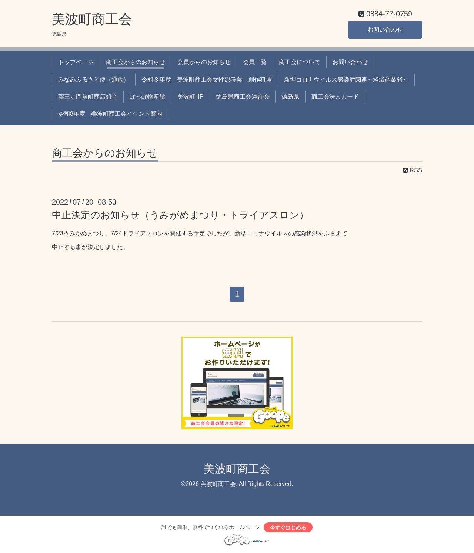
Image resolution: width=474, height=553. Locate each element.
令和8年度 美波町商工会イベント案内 (110, 113)
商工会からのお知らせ (135, 62)
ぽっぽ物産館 (147, 96)
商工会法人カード (335, 96)
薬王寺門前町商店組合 (87, 96)
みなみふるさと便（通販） (93, 79)
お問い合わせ (385, 29)
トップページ (76, 62)
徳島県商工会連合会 (242, 96)
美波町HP (190, 96)
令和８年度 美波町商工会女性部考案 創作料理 (206, 79)
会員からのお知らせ (204, 62)
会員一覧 (255, 62)
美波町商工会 (92, 19)
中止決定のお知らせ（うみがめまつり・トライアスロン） (180, 215)
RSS (415, 170)
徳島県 (290, 96)
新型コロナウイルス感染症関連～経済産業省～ (346, 79)
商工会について (299, 62)
